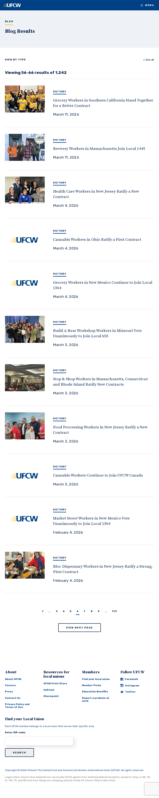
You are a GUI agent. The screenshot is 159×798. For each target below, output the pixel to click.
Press (9, 691)
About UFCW (13, 679)
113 (114, 611)
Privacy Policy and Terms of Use (17, 706)
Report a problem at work (95, 699)
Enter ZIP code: (15, 732)
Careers (10, 685)
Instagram (132, 685)
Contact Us (12, 698)
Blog (9, 21)
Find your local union (96, 679)
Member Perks (91, 685)
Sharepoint (51, 696)
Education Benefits (95, 691)
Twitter (130, 691)
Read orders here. (105, 780)
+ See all (148, 59)
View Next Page (79, 627)
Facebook (131, 679)
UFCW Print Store (55, 683)
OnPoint (48, 689)
